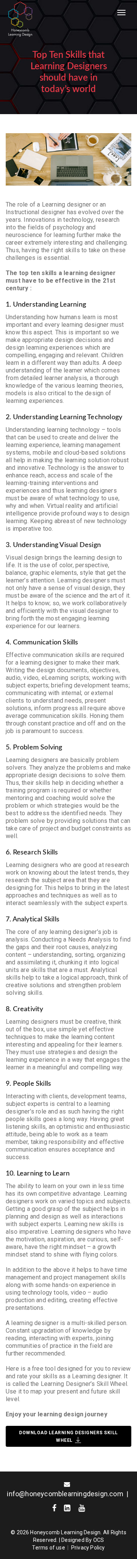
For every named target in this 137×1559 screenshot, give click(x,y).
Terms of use (48, 1548)
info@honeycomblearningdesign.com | (68, 1494)
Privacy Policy (88, 1548)
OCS (98, 1540)
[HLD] (19, 19)
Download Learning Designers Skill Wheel (68, 1436)
